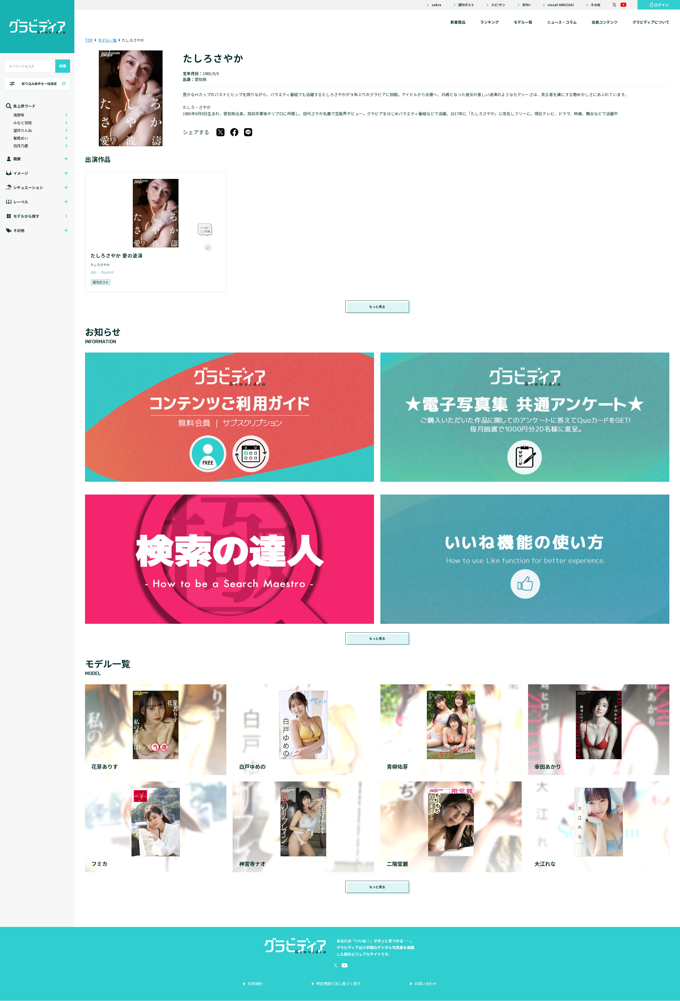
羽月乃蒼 (20, 145)
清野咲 (18, 115)
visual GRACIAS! (561, 4)
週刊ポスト (466, 4)
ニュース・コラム (562, 22)
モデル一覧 (523, 22)
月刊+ (526, 4)
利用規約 (255, 983)
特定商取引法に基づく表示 (338, 983)
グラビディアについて (650, 22)
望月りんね (22, 130)
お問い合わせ (425, 983)
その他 (595, 4)
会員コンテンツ (605, 22)
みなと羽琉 (22, 122)
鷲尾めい (20, 138)
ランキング (489, 22)
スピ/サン (498, 4)
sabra (436, 4)
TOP (89, 40)
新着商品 (457, 22)
